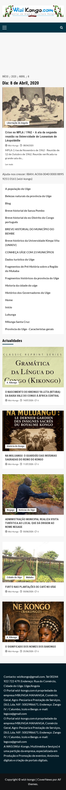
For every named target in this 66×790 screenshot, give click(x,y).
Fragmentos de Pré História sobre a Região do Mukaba (31, 269)
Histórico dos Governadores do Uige (27, 292)
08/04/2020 (28, 145)
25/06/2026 (28, 651)
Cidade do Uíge (14, 577)
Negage (10, 510)
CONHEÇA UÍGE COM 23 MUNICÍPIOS (29, 252)
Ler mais (9, 164)
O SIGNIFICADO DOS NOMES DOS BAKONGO (30, 646)
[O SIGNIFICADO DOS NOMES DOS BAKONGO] (33, 622)
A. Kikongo (12, 382)
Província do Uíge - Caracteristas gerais (29, 329)
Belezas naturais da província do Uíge (28, 196)
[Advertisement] (33, 51)
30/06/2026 (28, 531)
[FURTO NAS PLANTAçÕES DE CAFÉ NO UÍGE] (33, 562)
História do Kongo (15, 446)
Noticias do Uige (27, 510)
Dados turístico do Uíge (19, 259)
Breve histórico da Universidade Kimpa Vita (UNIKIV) (32, 243)
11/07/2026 (28, 464)
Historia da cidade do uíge (21, 285)
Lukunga (10, 314)
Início (8, 307)
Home (9, 300)
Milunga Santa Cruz (17, 321)
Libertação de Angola (17, 123)
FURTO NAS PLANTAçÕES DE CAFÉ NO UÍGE (30, 587)
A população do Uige (18, 188)
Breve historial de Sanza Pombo (25, 210)
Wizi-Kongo (13, 145)
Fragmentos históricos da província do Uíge (32, 278)
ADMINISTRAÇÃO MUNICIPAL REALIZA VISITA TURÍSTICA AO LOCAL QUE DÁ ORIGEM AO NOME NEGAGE (31, 523)
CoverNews (44, 779)
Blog (8, 203)
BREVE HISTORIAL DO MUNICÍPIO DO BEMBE (29, 231)
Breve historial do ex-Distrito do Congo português (29, 220)
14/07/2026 (28, 400)
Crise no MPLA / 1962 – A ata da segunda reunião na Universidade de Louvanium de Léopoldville (31, 136)
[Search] (61, 27)
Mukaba (29, 577)
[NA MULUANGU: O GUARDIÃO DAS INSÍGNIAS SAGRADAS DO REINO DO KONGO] (33, 431)
